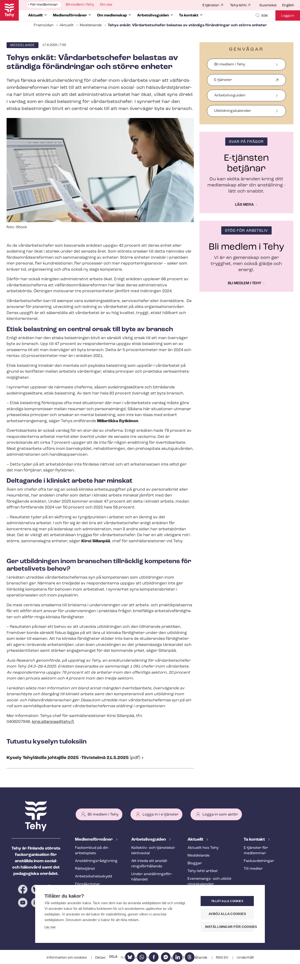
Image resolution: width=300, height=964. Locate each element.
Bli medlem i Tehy (229, 64)
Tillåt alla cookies (227, 901)
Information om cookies (67, 958)
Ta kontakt (255, 840)
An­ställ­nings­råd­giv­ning (96, 861)
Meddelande (91, 25)
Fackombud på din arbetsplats (91, 850)
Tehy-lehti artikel (203, 871)
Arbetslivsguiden (229, 95)
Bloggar (195, 863)
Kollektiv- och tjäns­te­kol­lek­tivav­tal (153, 850)
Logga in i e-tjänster (160, 814)
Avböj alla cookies (227, 914)
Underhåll (245, 958)
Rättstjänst (85, 869)
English (288, 5)
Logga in (287, 16)
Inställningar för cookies (229, 927)
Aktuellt (67, 25)
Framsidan (43, 25)
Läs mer (50, 927)
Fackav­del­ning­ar (259, 861)
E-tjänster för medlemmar (256, 850)
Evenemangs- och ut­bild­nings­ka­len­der (210, 881)
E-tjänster (210, 5)
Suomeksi (267, 5)
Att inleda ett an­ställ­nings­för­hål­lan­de (149, 863)
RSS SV (222, 958)
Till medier (253, 869)
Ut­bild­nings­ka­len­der (232, 111)
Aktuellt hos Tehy (203, 848)
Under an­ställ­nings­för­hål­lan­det (151, 876)
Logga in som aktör (220, 814)
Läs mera (244, 205)
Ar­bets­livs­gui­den (149, 840)
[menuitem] (270, 5)
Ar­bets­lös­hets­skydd (93, 876)
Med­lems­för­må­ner (94, 840)
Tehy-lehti (238, 5)
